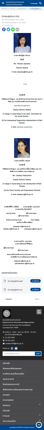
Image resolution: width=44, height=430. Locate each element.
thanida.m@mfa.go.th (11, 229)
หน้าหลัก (4, 9)
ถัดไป (36, 299)
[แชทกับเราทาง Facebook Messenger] (38, 424)
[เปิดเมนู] (4, 3)
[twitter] (16, 349)
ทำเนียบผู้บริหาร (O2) (37, 9)
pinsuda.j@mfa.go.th (24, 72)
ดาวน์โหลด (35, 281)
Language (34, 3)
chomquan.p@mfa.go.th (33, 229)
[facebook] (12, 349)
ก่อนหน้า (9, 299)
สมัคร (38, 354)
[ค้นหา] (40, 3)
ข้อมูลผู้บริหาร (22, 9)
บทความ (12, 9)
